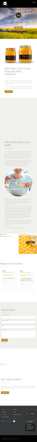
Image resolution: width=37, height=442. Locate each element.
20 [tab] (32, 295)
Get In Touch (4, 414)
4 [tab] (9, 295)
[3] (5, 236)
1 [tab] (4, 295)
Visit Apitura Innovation (18, 414)
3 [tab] (7, 295)
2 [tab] (6, 295)
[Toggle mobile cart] (33, 2)
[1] (24, 234)
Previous (0, 281)
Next (36, 281)
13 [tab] (22, 295)
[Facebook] (14, 421)
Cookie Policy (19, 439)
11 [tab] (19, 295)
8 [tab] (14, 295)
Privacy (16, 439)
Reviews (15, 409)
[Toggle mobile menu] (35, 2)
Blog (14, 411)
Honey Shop (4, 411)
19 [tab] (30, 295)
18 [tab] (29, 295)
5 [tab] (10, 295)
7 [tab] (13, 295)
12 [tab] (20, 295)
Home (3, 409)
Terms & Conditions (5, 416)
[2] (28, 236)
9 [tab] (16, 295)
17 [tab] (27, 295)
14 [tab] (23, 295)
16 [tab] (26, 295)
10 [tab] (17, 295)
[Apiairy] (3, 234)
